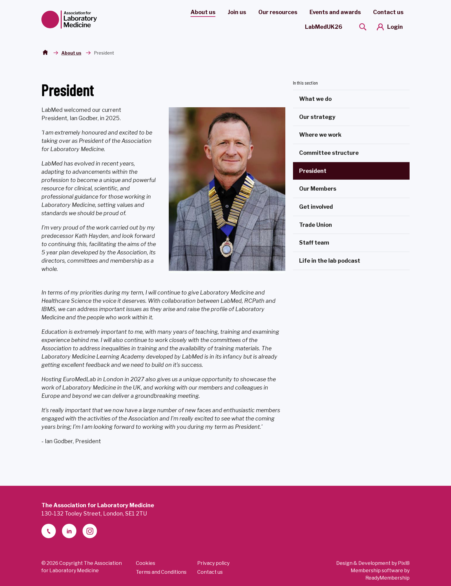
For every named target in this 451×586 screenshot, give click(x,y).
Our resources (277, 12)
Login (395, 27)
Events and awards (335, 12)
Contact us (388, 12)
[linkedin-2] (69, 531)
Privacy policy (213, 563)
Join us (237, 12)
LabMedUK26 (323, 27)
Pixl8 (404, 563)
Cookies (145, 563)
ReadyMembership (387, 578)
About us (203, 12)
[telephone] (48, 531)
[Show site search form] (362, 27)
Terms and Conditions (161, 572)
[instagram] (90, 531)
